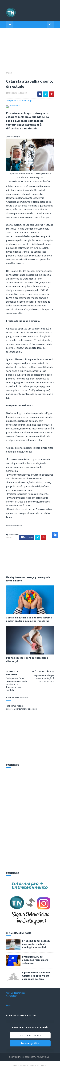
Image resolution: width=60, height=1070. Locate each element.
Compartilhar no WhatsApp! (19, 100)
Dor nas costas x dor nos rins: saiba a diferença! (27, 659)
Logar (44, 1065)
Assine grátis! (30, 1043)
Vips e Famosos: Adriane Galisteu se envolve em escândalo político (36, 975)
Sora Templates (31, 1065)
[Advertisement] (30, 51)
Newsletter (11, 995)
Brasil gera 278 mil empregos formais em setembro (35, 960)
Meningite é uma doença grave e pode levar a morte (28, 579)
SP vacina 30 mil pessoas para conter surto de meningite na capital (36, 944)
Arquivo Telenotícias (15, 992)
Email (8, 1005)
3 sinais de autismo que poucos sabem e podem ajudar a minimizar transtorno (29, 619)
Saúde (9, 73)
